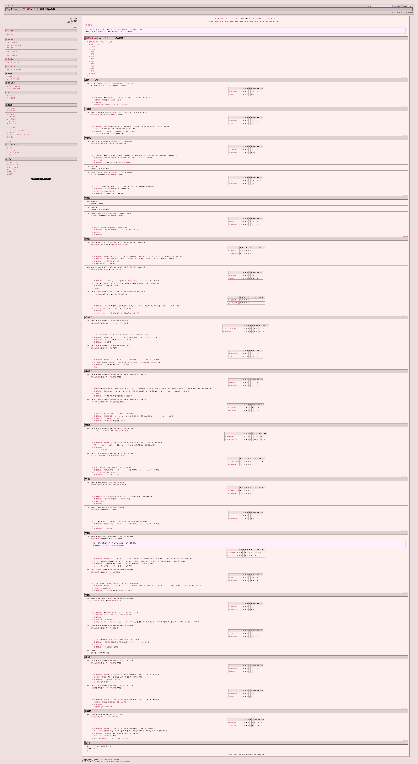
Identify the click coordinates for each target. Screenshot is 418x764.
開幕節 (211, 21)
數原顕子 (110, 736)
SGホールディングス (116, 323)
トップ (7, 5)
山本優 (112, 472)
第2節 (221, 21)
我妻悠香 (126, 308)
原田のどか (125, 104)
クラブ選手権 (11, 79)
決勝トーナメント (277, 21)
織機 (248, 18)
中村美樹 (147, 258)
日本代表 (10, 148)
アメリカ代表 (11, 150)
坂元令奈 (117, 418)
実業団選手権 (11, 76)
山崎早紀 (110, 619)
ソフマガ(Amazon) (13, 88)
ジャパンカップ (12, 127)
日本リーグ (18, 9)
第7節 (247, 21)
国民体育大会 (10, 66)
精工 (275, 18)
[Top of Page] (405, 77)
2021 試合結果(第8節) (14, 45)
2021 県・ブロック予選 (14, 69)
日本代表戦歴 (11, 108)
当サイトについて (12, 171)
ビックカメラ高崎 (96, 294)
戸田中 (265, 18)
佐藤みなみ (114, 100)
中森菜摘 (126, 131)
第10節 (262, 21)
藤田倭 (104, 100)
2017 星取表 (88, 25)
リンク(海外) (11, 98)
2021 (18, 76)
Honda (243, 18)
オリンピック (11, 114)
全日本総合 (10, 59)
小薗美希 (119, 362)
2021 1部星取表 (12, 43)
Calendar (10, 34)
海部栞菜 (107, 97)
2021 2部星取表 (12, 51)
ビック (231, 18)
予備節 (268, 21)
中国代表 (10, 155)
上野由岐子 (111, 308)
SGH (259, 18)
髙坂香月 (110, 261)
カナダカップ (11, 132)
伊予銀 (270, 18)
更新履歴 (74, 27)
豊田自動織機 (92, 38)
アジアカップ (11, 121)
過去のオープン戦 (12, 167)
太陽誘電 (101, 86)
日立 (226, 18)
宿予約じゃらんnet (13, 86)
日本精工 (113, 115)
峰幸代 (129, 413)
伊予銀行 (112, 377)
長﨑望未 (110, 418)
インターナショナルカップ (15, 130)
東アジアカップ (12, 124)
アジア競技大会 (12, 119)
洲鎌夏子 (110, 131)
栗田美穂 (120, 97)
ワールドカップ (12, 116)
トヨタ (217, 18)
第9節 (257, 21)
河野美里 (115, 104)
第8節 (252, 21)
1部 (29, 9)
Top (8, 9)
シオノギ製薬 (115, 143)
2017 (35, 9)
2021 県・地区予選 (13, 62)
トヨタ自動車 (95, 402)
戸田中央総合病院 (116, 244)
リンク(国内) (11, 95)
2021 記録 (10, 47)
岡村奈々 (130, 362)
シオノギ (254, 18)
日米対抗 (10, 137)
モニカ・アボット (110, 413)
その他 (9, 141)
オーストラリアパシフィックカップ (18, 135)
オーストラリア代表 (13, 153)
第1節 (216, 21)
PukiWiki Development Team (108, 759)
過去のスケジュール (13, 164)
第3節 (226, 21)
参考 (88, 76)
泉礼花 (142, 362)
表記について (11, 169)
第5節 (236, 21)
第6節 (242, 21)
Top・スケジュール (13, 31)
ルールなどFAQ (12, 162)
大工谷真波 (113, 313)
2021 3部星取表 (12, 55)
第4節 (231, 21)
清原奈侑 (153, 362)
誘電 (222, 18)
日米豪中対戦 (11, 110)
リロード (13, 5)
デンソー (237, 18)
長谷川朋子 (117, 583)
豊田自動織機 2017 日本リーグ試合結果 (100, 42)
